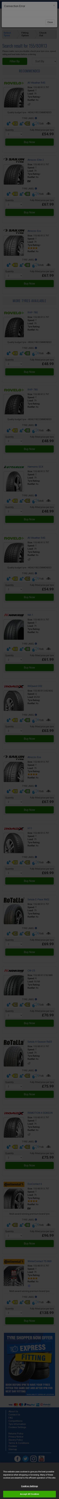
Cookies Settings (29, 1486)
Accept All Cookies (29, 1494)
